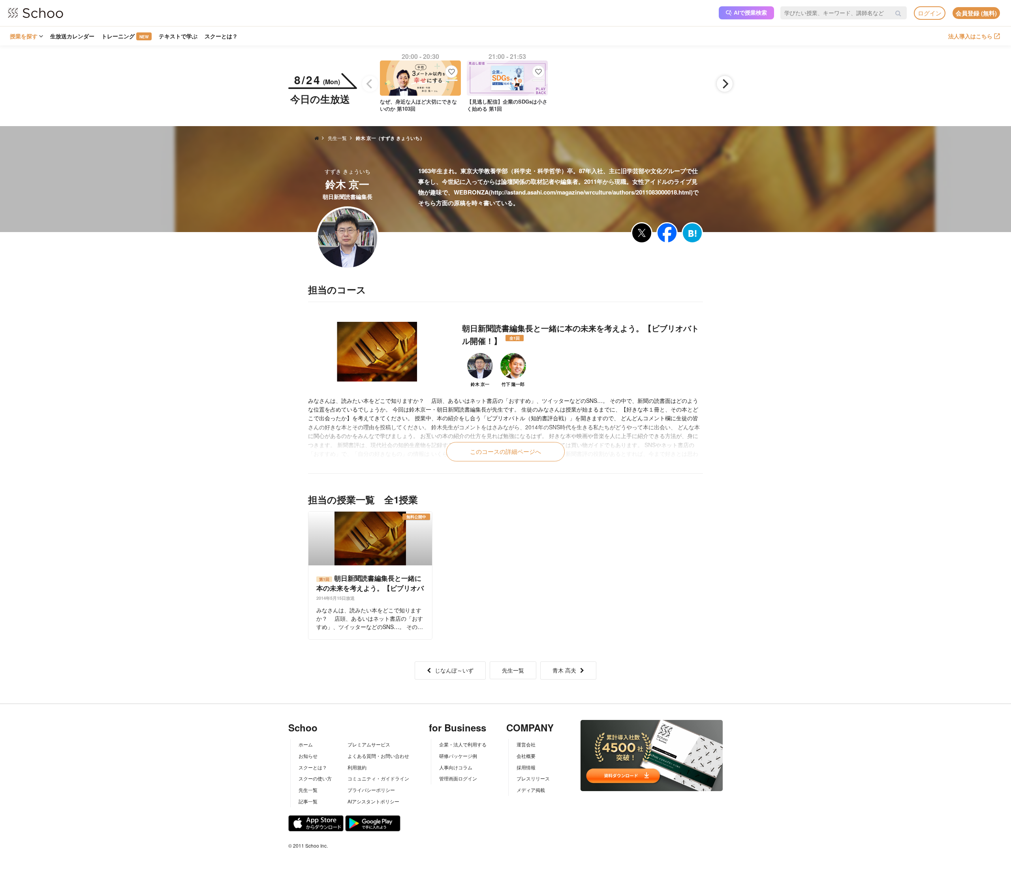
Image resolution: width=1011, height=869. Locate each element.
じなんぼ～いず (454, 670)
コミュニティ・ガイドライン (378, 778)
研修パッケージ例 (458, 755)
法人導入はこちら (970, 36)
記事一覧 (308, 801)
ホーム (306, 744)
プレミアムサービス (369, 744)
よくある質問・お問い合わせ (378, 755)
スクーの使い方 (315, 778)
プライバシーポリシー (371, 789)
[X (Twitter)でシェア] (641, 233)
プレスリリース (533, 778)
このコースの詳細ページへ (505, 451)
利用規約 (357, 767)
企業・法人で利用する (463, 744)
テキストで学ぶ (178, 36)
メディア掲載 (531, 789)
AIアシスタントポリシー (373, 801)
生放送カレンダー (72, 36)
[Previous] (370, 84)
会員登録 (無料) (976, 13)
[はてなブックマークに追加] (692, 233)
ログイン (929, 13)
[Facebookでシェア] (667, 233)
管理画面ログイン (458, 778)
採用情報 (526, 767)
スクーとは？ (221, 36)
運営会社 (526, 744)
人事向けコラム (455, 767)
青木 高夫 (564, 670)
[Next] (725, 84)
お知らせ (308, 755)
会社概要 (526, 755)
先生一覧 (513, 670)
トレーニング (124, 36)
